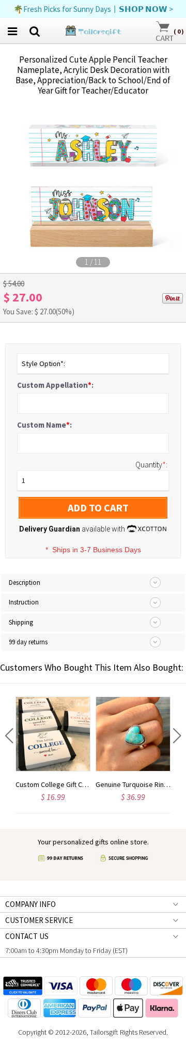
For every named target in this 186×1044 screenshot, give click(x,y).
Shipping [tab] (21, 622)
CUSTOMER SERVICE (39, 920)
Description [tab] (24, 582)
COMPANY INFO (30, 904)
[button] (9, 736)
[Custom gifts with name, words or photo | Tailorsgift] (93, 29)
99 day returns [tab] (28, 642)
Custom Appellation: (55, 385)
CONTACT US (27, 936)
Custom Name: (44, 425)
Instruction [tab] (24, 602)
